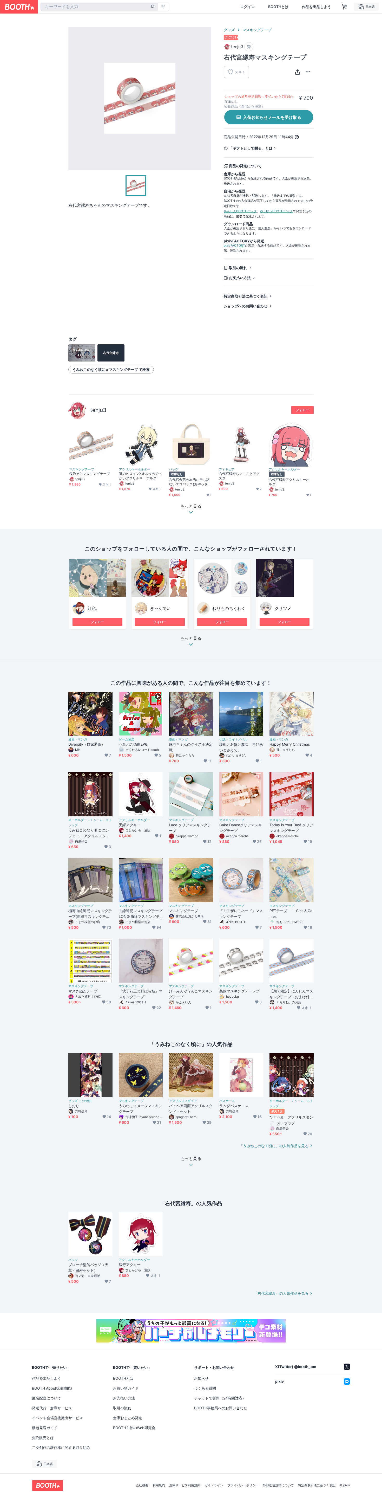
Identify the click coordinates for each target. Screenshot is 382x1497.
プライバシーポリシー (243, 1485)
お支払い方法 (240, 277)
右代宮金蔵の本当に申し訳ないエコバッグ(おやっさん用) (190, 482)
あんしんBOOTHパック (240, 211)
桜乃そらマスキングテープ (89, 474)
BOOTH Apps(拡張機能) (52, 1388)
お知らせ (201, 1378)
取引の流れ (238, 268)
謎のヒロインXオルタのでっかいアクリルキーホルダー (140, 476)
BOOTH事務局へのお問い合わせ (220, 1408)
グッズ (229, 30)
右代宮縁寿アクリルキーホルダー (289, 482)
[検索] (152, 7)
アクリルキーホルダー (134, 469)
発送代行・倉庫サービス (52, 1408)
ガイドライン (214, 1485)
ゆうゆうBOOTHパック (276, 211)
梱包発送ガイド (44, 1427)
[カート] (248, 46)
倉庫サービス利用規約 (184, 1485)
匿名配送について (46, 1398)
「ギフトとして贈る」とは (251, 148)
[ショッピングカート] (344, 7)
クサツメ (283, 608)
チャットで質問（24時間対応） (220, 1398)
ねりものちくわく (229, 608)
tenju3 (98, 410)
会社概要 (142, 1485)
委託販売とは (43, 1437)
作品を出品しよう (316, 7)
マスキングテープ (257, 30)
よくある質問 (205, 1388)
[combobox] (99, 7)
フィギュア (226, 469)
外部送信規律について (278, 1485)
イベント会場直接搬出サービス (57, 1418)
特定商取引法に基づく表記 (245, 296)
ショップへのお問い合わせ (245, 306)
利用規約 (159, 1485)
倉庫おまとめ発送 (127, 1418)
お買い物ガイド (126, 1388)
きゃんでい (160, 608)
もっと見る (191, 638)
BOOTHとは (278, 7)
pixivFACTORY (234, 245)
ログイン (247, 7)
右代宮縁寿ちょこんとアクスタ (239, 476)
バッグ (173, 469)
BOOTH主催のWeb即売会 (134, 1427)
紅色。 (94, 608)
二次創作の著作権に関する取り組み (61, 1447)
